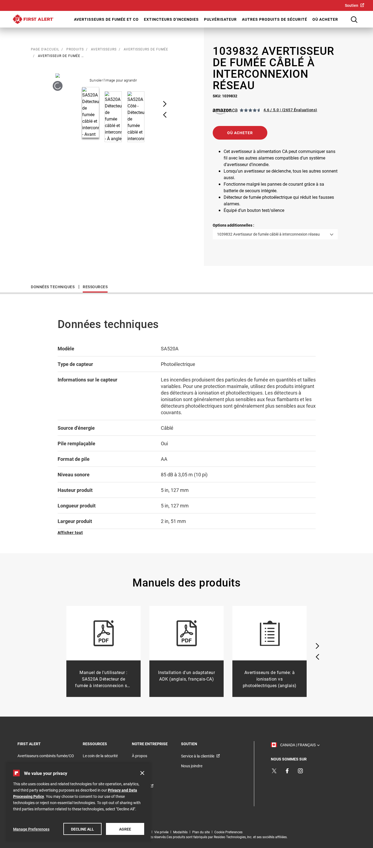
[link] (226, 111)
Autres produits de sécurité (274, 19)
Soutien (351, 5)
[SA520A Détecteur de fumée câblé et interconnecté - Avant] (57, 85)
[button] (240, 133)
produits (75, 49)
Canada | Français (299, 744)
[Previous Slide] (165, 114)
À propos (139, 755)
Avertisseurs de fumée (146, 49)
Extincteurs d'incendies (171, 19)
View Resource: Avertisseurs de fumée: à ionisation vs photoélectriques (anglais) (269, 651)
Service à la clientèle (197, 756)
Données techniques (53, 286)
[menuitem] (354, 5)
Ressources (95, 286)
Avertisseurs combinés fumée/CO (45, 755)
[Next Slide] (165, 103)
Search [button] (354, 19)
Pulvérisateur (220, 19)
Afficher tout (70, 532)
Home (33, 19)
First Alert (36, 743)
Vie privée (161, 832)
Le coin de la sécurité (100, 755)
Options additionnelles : (233, 225)
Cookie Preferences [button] (228, 832)
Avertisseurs (104, 49)
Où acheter (325, 19)
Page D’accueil (45, 49)
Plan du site (201, 832)
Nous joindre (191, 765)
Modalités (180, 832)
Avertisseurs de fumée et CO (106, 19)
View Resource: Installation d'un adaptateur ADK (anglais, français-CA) (186, 651)
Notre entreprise (156, 743)
